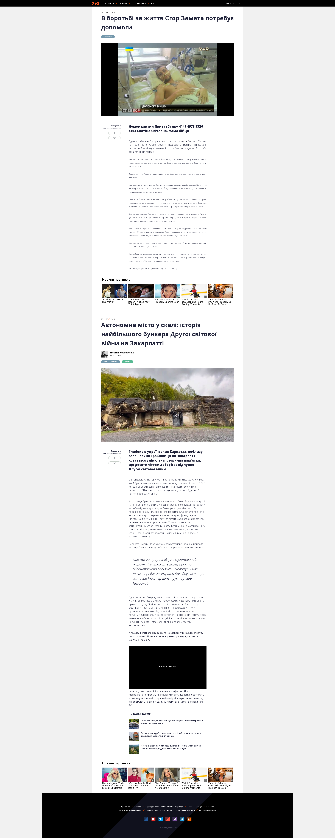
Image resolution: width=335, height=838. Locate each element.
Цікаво (127, 362)
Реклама (210, 806)
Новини (123, 3)
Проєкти (109, 3)
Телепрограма (139, 3)
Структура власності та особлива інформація (164, 806)
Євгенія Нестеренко (122, 352)
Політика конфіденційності (130, 810)
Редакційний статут (207, 810)
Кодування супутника (186, 810)
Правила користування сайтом (159, 810)
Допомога (108, 36)
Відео (153, 3)
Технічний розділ (195, 806)
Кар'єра (138, 806)
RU (233, 3)
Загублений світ (111, 362)
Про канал (125, 806)
